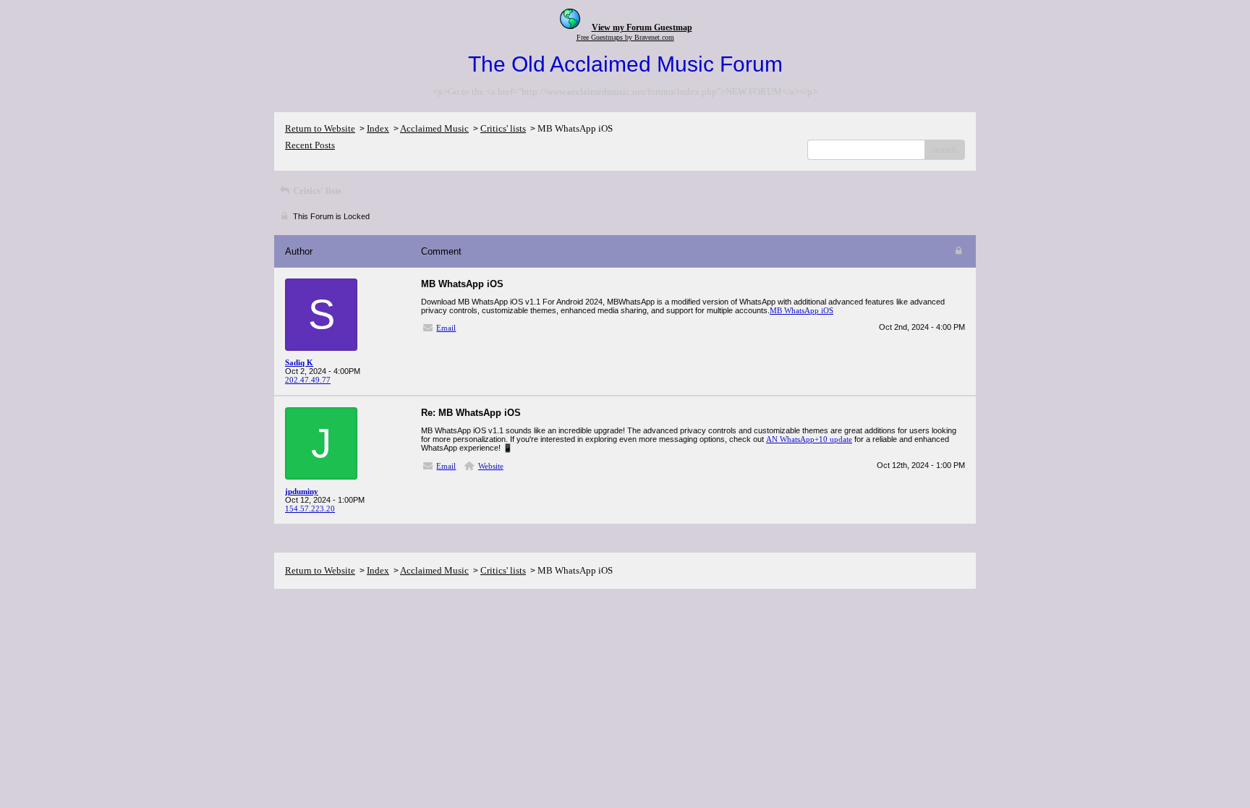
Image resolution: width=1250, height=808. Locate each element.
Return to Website (320, 128)
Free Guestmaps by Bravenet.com (625, 37)
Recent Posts (310, 145)
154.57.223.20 (310, 508)
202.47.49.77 (308, 379)
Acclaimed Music (434, 128)
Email (446, 327)
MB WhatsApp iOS (801, 310)
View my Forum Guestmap (642, 27)
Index (378, 128)
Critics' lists (503, 128)
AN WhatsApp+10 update (809, 439)
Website (490, 466)
